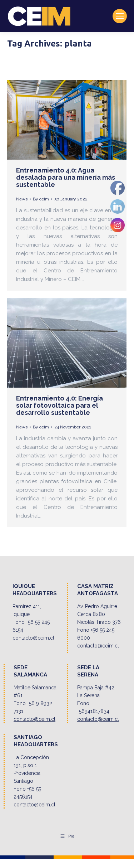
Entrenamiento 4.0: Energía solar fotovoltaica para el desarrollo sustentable (59, 405)
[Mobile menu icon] (120, 16)
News (22, 199)
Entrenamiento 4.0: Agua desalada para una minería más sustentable (65, 177)
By (41, 199)
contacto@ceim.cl (33, 638)
